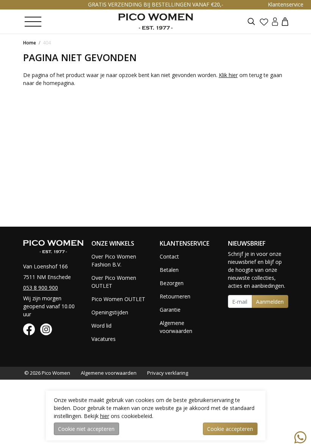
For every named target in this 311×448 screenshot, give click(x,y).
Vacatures (103, 338)
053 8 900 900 (40, 287)
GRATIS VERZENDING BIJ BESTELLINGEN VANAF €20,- (155, 4)
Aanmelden (270, 301)
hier (104, 416)
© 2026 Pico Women (47, 372)
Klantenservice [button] (285, 4)
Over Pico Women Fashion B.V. (113, 260)
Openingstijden (109, 312)
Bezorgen (172, 283)
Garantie (170, 309)
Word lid (101, 325)
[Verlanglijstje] (264, 21)
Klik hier (228, 75)
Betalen (169, 269)
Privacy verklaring (167, 372)
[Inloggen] (275, 21)
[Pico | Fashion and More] (155, 21)
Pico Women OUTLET (118, 299)
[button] (285, 21)
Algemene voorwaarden (176, 326)
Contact (169, 256)
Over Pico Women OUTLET (113, 281)
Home (29, 42)
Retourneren (175, 296)
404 (47, 42)
